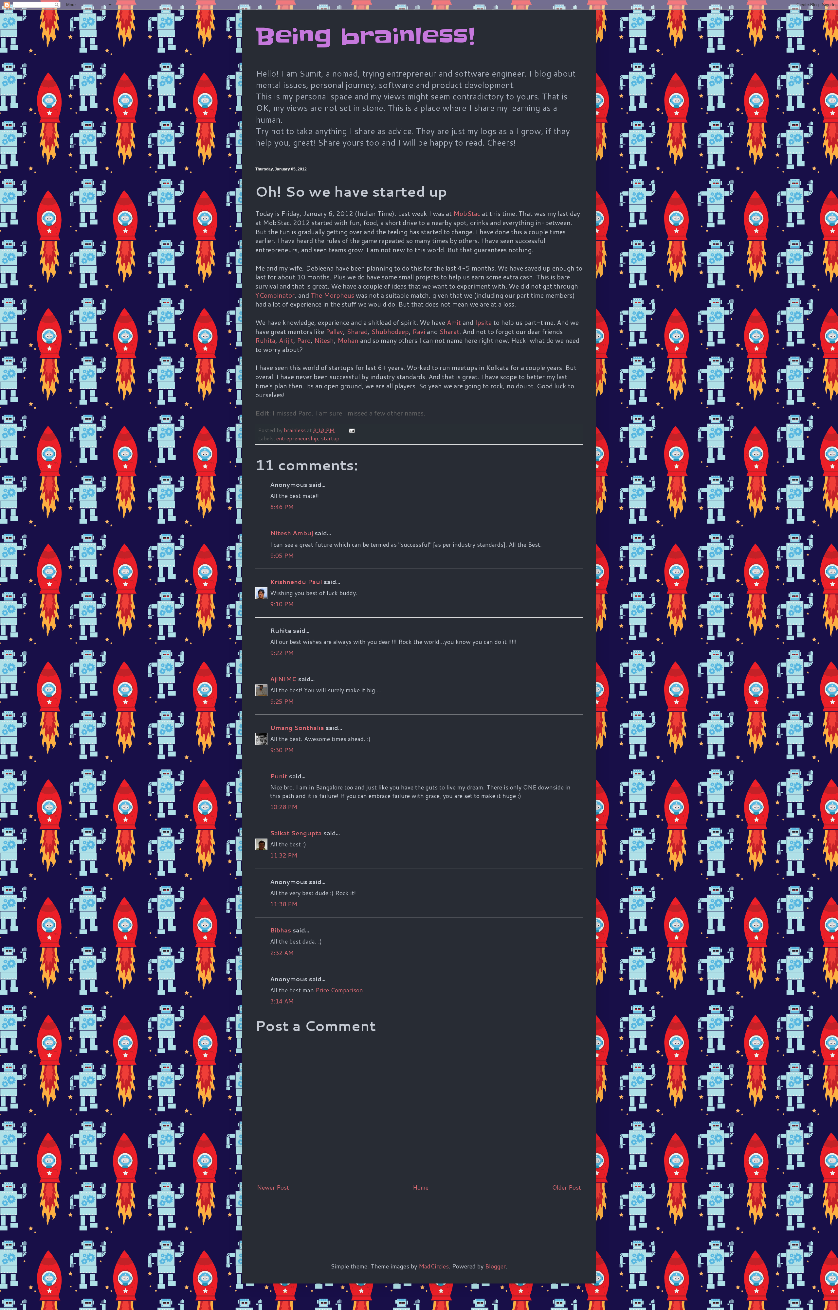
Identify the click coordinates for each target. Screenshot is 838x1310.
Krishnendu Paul (296, 581)
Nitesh (324, 340)
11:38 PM (283, 904)
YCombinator (275, 295)
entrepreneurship (297, 438)
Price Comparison (339, 990)
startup (330, 438)
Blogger (495, 1266)
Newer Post (273, 1187)
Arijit (286, 340)
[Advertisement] (374, 1216)
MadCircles (434, 1266)
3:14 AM (282, 1001)
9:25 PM (282, 701)
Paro (304, 340)
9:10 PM (282, 604)
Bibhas (280, 930)
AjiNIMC (283, 679)
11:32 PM (283, 855)
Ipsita (483, 322)
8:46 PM (282, 507)
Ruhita (265, 340)
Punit (278, 776)
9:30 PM (282, 750)
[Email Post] (351, 430)
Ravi (418, 331)
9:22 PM (282, 652)
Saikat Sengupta (296, 833)
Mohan (347, 340)
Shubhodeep (390, 331)
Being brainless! (365, 37)
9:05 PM (282, 555)
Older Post (566, 1187)
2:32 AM (282, 952)
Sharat (449, 331)
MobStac (466, 213)
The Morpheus (332, 295)
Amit (454, 322)
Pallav (334, 331)
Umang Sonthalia (297, 727)
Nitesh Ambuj (291, 533)
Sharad (357, 331)
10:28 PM (283, 807)
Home (420, 1187)
